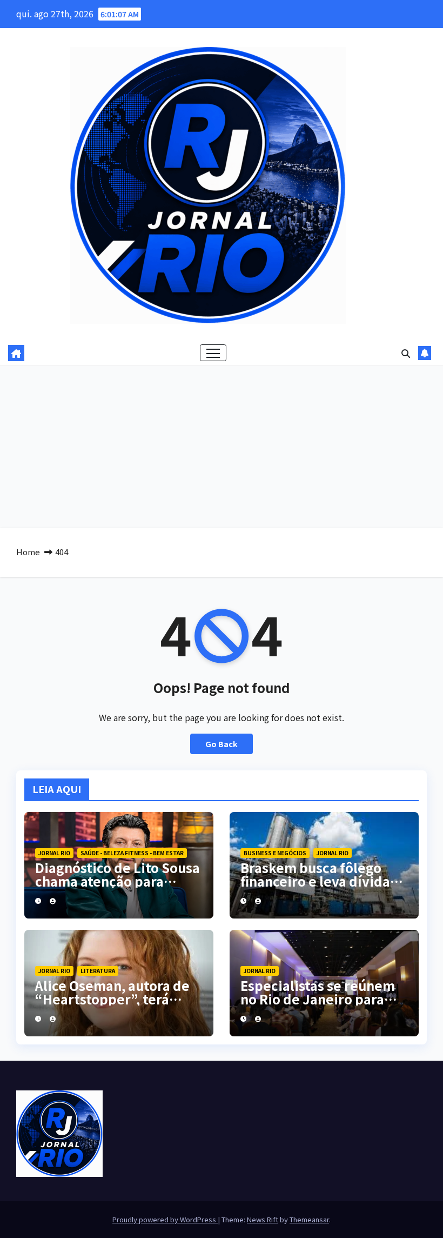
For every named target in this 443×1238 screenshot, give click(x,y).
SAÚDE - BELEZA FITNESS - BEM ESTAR (132, 853)
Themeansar (309, 1219)
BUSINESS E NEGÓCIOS (275, 853)
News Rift (262, 1219)
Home (28, 551)
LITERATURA (97, 971)
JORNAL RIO (54, 853)
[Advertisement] (221, 446)
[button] (405, 353)
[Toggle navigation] (213, 352)
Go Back (221, 743)
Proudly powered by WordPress (165, 1219)
